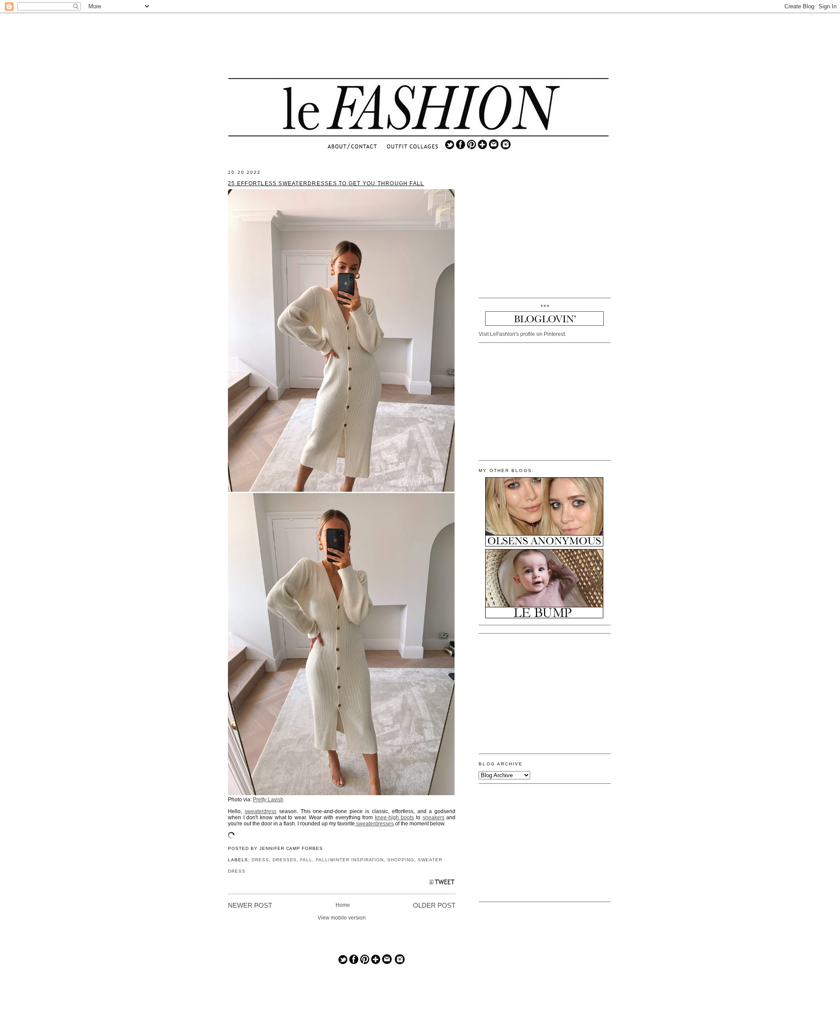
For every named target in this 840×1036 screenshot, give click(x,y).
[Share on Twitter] (442, 884)
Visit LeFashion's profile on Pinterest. (522, 334)
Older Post (434, 905)
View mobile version (342, 918)
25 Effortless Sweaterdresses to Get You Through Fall (326, 183)
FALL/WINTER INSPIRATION (350, 859)
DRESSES (285, 859)
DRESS (260, 859)
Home (343, 905)
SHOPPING (400, 859)
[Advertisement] (418, 46)
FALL (306, 859)
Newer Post (250, 905)
